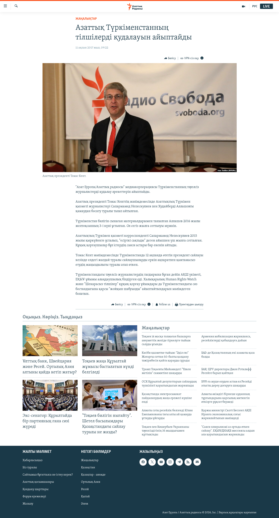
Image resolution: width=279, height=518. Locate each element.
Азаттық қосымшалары (38, 482)
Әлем (84, 503)
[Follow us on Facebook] (143, 461)
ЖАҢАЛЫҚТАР (86, 19)
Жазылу (28, 503)
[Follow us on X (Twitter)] (152, 461)
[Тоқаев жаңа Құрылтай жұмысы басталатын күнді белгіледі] (109, 340)
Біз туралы (30, 467)
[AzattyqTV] (243, 6)
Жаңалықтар (90, 460)
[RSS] (188, 461)
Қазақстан (88, 467)
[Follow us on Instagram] (170, 461)
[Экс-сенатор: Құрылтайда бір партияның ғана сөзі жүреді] (50, 395)
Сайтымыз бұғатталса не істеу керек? (48, 474)
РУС (254, 6)
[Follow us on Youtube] (161, 461)
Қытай (85, 496)
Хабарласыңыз (33, 460)
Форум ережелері (34, 496)
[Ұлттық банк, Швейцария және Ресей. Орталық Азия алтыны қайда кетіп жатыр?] (50, 340)
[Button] (170, 58)
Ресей (85, 489)
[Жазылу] (197, 461)
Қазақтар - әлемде (93, 474)
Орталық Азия (90, 482)
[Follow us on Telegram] (179, 461)
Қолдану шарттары (35, 489)
